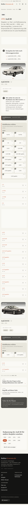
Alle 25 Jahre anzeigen (10, 447)
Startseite (3, 9)
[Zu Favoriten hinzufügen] (11, 82)
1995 (9, 437)
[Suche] (16, 4)
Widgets (3, 477)
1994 (14, 437)
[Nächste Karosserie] (24, 71)
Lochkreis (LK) (17, 26)
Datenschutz (4, 490)
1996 (5, 437)
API (2, 475)
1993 (19, 437)
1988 (5, 443)
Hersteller (9, 9)
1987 (9, 443)
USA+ (11, 330)
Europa (5, 91)
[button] (14, 118)
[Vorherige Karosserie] (3, 71)
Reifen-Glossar (5, 479)
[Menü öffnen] (25, 4)
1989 (19, 440)
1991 (9, 440)
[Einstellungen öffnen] (22, 4)
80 (16, 9)
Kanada (6, 330)
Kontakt (3, 487)
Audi (14, 9)
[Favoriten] (19, 4)
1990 (14, 440)
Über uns (3, 485)
